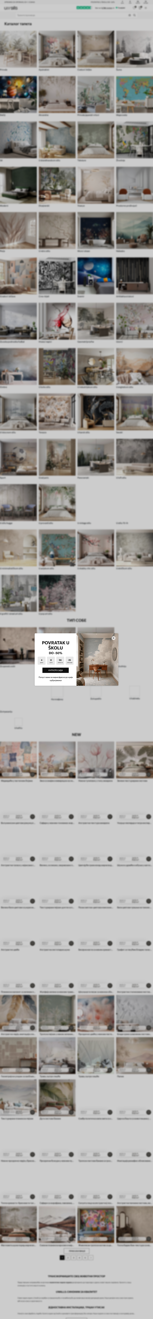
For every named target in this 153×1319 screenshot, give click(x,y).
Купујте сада (56, 670)
